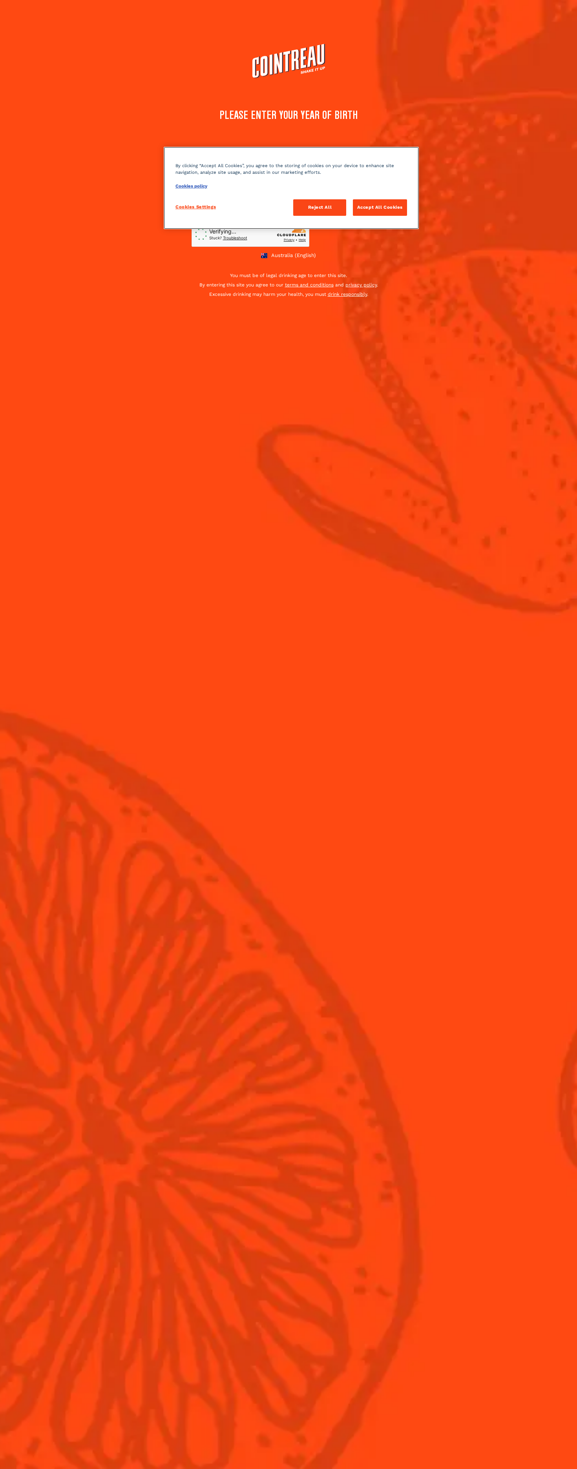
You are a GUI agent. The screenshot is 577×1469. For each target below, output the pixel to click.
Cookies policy (191, 186)
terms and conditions (309, 285)
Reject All (320, 207)
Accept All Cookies (380, 207)
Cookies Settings (195, 207)
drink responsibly (347, 294)
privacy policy (361, 285)
